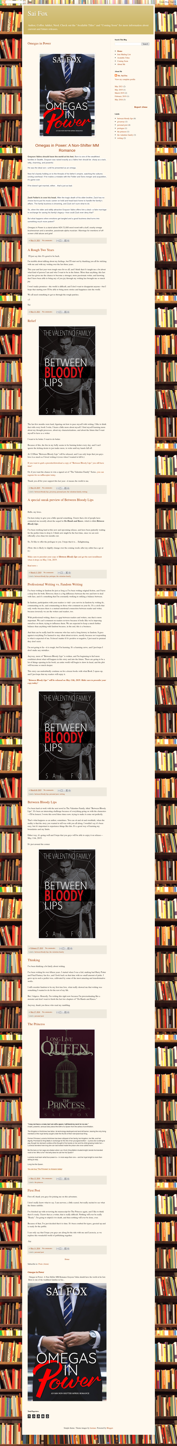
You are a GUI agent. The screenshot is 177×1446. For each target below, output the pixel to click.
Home (67, 1259)
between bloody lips (42, 492)
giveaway (53, 492)
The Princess (36, 1024)
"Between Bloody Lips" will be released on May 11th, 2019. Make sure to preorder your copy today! (67, 682)
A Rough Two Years (41, 250)
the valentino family (74, 492)
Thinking (34, 960)
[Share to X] (63, 240)
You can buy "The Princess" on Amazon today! (45, 1169)
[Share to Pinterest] (68, 240)
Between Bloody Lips (42, 802)
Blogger (110, 1428)
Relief (32, 320)
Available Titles (123, 57)
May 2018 (119, 99)
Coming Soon (122, 61)
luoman (93, 1428)
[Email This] (57, 240)
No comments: (47, 240)
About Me (121, 64)
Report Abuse (140, 107)
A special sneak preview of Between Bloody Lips (60, 499)
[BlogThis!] (60, 240)
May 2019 (119, 89)
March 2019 (119, 93)
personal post (61, 492)
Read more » (33, 565)
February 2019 (120, 96)
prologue (53, 576)
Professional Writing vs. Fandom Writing (55, 584)
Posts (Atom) (43, 1264)
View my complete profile (125, 79)
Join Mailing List (124, 54)
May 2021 (119, 86)
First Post (34, 1190)
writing (84, 492)
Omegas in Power (39, 43)
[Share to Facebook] (65, 240)
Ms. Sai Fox (122, 75)
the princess (39, 1182)
